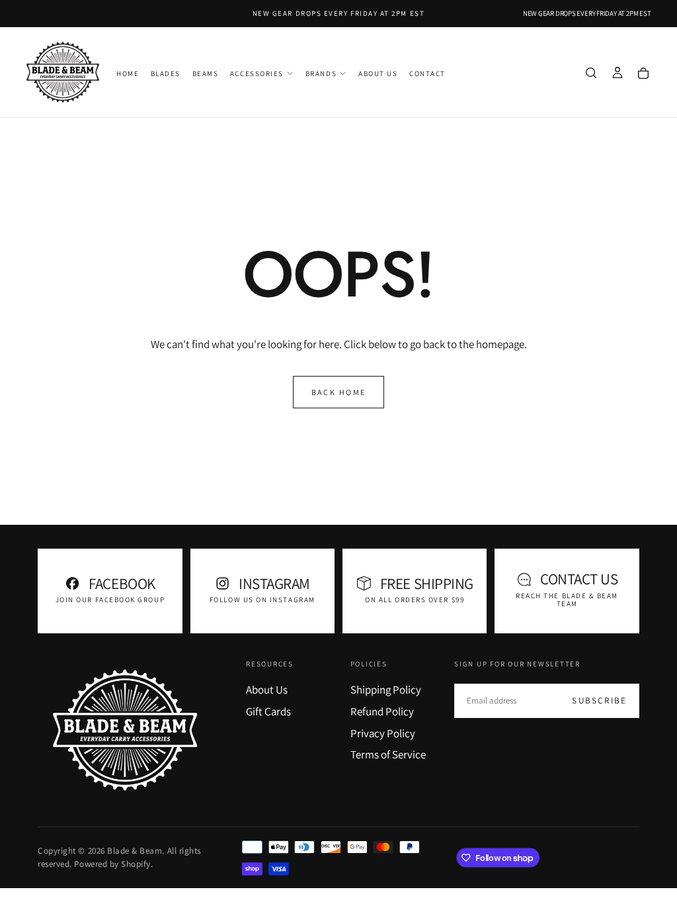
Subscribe (599, 700)
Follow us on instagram (262, 599)
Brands (321, 73)
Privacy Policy (382, 733)
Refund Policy (382, 711)
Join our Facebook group (110, 599)
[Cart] (643, 73)
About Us (377, 73)
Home (127, 73)
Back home (338, 392)
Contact (427, 73)
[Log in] (617, 73)
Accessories (257, 73)
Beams (205, 73)
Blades (165, 73)
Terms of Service (388, 754)
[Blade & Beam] (125, 729)
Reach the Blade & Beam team (567, 600)
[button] (591, 73)
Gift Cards (268, 711)
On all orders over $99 (414, 599)
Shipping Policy (385, 689)
